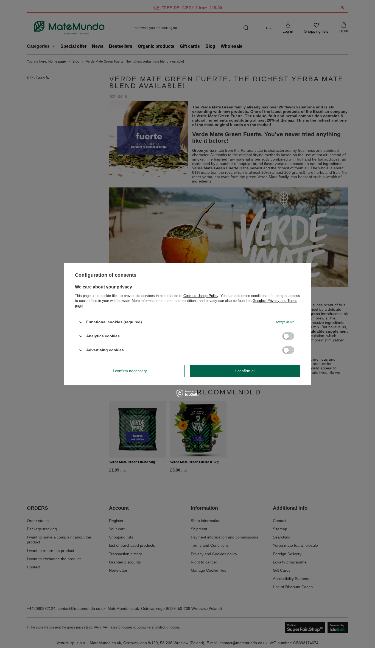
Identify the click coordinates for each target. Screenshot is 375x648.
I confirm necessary (130, 371)
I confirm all (245, 371)
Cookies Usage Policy (200, 295)
